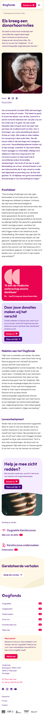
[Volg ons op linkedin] (11, 689)
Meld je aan (11, 656)
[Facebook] (9, 98)
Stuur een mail (10, 679)
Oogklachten (7, 609)
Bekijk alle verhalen (11, 575)
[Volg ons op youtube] (15, 689)
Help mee (6, 630)
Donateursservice (9, 624)
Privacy (4, 701)
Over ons (6, 619)
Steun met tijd (12, 339)
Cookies (5, 705)
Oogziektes (6, 603)
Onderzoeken (7, 550)
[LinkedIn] (16, 98)
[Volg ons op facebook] (3, 689)
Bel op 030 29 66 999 (13, 682)
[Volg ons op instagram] (7, 689)
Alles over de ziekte (10, 535)
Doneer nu (27, 5)
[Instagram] (13, 98)
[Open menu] (39, 5)
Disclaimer (6, 696)
